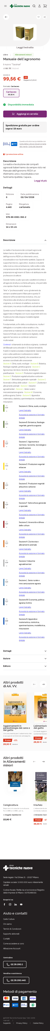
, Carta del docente (35, 147)
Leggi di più (40, 181)
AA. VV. (8, 68)
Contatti (6, 939)
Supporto (7, 1023)
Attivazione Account (11, 948)
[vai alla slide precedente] (34, 684)
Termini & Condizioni (12, 929)
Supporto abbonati (11, 934)
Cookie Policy (38, 1023)
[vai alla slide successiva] (43, 684)
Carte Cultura (8, 919)
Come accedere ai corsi (13, 944)
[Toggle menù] (5, 6)
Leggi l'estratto (25, 47)
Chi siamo (7, 924)
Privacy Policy (21, 1023)
